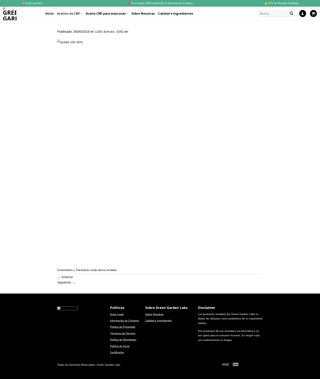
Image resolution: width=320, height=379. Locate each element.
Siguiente (66, 282)
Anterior (65, 277)
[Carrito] (313, 13)
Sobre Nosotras (143, 13)
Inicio (49, 13)
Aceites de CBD (68, 13)
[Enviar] (291, 13)
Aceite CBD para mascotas (106, 13)
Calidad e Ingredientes (175, 13)
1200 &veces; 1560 (109, 31)
